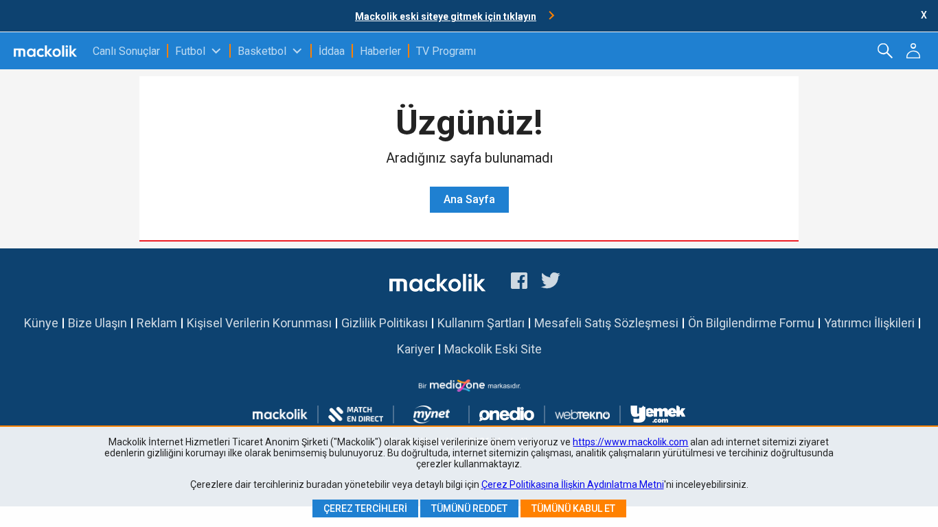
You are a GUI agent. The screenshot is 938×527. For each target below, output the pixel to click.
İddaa (332, 51)
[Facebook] (519, 283)
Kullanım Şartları (481, 323)
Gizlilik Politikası (384, 323)
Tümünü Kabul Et (573, 508)
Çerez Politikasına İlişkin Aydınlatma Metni (572, 484)
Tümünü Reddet (469, 508)
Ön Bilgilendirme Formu (751, 323)
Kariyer (416, 349)
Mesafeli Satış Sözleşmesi (606, 323)
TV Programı (446, 51)
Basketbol (262, 51)
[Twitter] (551, 283)
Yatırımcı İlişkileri (869, 323)
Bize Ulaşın (97, 323)
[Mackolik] (46, 50)
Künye (41, 323)
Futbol (190, 51)
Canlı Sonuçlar (126, 51)
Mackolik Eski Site (493, 349)
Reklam (157, 323)
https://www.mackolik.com (630, 441)
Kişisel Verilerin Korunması (259, 323)
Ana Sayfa (469, 199)
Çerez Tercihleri (365, 508)
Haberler (380, 51)
